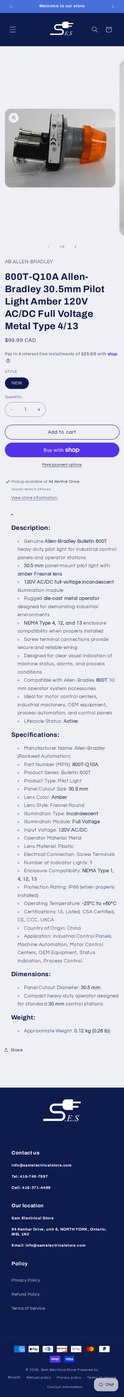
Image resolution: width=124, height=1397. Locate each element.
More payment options (62, 465)
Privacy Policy (26, 1280)
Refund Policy (26, 1294)
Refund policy (39, 1377)
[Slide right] (75, 247)
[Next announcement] (113, 6)
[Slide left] (48, 247)
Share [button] (17, 1050)
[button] (13, 29)
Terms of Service (28, 1308)
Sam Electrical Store (58, 1370)
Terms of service (101, 1377)
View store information (34, 497)
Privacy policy (69, 1377)
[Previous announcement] (11, 6)
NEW (17, 383)
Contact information (65, 1387)
